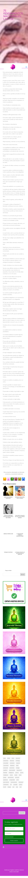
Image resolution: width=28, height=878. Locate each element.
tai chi (4, 787)
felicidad (5, 772)
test (13, 787)
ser (11, 784)
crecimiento (5, 765)
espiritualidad (12, 770)
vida (17, 787)
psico (18, 779)
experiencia (19, 770)
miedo (15, 775)
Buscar (22, 574)
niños (20, 775)
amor (13, 758)
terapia (9, 787)
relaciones (21, 782)
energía (17, 768)
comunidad (5, 763)
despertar (12, 765)
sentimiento (5, 784)
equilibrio (5, 770)
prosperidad (12, 779)
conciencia (12, 763)
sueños (20, 784)
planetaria (5, 779)
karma (21, 772)
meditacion (5, 775)
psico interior (6, 782)
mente (11, 775)
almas (8, 758)
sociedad (15, 784)
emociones (12, 768)
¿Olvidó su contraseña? (9, 836)
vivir (20, 787)
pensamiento (10, 777)
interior (17, 772)
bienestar (12, 760)
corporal (18, 763)
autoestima (5, 760)
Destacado (17, 14)
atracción (18, 758)
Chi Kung (17, 760)
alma (4, 758)
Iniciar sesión (14, 840)
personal (17, 777)
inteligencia (11, 772)
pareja (4, 777)
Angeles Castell (14, 870)
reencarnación (14, 782)
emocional (5, 768)
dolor (17, 765)
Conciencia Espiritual (9, 14)
